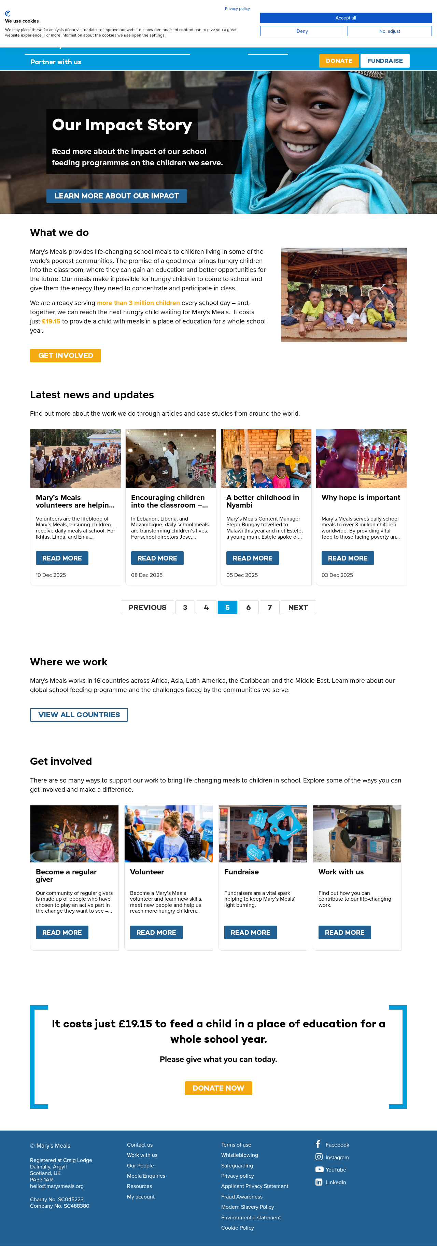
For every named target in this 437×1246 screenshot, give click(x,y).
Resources (139, 1186)
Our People (140, 1165)
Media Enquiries (146, 1176)
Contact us (140, 1144)
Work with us (142, 1155)
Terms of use (236, 1144)
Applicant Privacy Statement (254, 1186)
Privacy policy (237, 1176)
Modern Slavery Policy (247, 1207)
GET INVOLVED (65, 355)
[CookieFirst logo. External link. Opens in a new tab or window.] (7, 14)
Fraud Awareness (242, 1196)
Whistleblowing (239, 1155)
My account (141, 1196)
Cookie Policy (237, 1227)
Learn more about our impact (117, 195)
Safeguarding (237, 1165)
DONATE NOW (218, 1088)
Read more (65, 558)
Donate (339, 61)
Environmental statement (251, 1217)
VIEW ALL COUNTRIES (79, 714)
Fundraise (385, 61)
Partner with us (56, 62)
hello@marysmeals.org (57, 1186)
